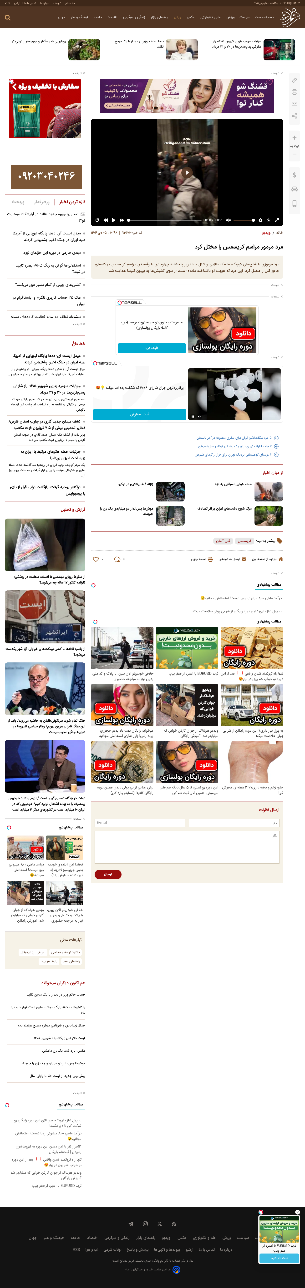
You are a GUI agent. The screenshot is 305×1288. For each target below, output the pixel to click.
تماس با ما (30, 3)
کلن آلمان (223, 541)
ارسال (108, 874)
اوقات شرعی (113, 1250)
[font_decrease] (294, 154)
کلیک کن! (152, 348)
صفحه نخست (264, 17)
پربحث (18, 202)
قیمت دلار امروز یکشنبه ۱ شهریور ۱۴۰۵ (59, 1038)
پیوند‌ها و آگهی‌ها (167, 1250)
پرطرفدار (42, 202)
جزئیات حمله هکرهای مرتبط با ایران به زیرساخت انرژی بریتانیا (53, 455)
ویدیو (177, 17)
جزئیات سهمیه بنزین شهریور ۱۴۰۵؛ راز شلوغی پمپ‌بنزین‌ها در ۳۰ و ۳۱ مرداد (236, 44)
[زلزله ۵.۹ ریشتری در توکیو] (170, 491)
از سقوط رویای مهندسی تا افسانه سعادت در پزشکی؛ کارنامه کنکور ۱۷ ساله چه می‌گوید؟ (49, 580)
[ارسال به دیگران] (294, 104)
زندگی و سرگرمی (134, 17)
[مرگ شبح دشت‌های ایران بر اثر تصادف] (268, 516)
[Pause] (193, 416)
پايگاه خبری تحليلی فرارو (143, 1261)
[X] (160, 1224)
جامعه (98, 17)
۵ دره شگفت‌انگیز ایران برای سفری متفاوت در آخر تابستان (234, 438)
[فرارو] (290, 17)
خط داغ (78, 344)
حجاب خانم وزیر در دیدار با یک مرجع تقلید (139, 44)
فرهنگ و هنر (80, 17)
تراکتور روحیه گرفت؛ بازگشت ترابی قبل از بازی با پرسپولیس (47, 490)
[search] (7, 18)
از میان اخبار (273, 473)
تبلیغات (57, 3)
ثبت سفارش (139, 414)
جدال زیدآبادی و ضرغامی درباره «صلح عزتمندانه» (51, 1026)
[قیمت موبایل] (294, 204)
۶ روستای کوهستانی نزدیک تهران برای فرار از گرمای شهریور (233, 454)
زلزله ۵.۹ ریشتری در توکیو (135, 484)
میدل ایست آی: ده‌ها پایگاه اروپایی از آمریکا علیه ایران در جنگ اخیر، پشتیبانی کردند (49, 236)
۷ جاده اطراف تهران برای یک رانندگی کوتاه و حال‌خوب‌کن (235, 446)
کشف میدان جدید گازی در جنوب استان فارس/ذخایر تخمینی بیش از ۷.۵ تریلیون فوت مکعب (47, 424)
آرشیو (17, 3)
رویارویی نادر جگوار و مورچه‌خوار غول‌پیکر (39, 41)
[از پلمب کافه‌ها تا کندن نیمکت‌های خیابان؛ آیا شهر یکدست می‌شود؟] (45, 616)
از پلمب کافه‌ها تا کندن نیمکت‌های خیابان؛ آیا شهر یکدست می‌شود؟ (45, 652)
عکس (191, 17)
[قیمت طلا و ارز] (294, 176)
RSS (7, 3)
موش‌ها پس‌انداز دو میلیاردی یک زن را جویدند (126, 511)
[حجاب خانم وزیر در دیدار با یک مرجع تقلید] (182, 49)
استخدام (70, 3)
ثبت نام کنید (279, 1258)
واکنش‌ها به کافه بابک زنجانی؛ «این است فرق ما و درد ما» (47, 1010)
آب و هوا (91, 1250)
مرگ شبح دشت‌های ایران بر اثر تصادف (225, 508)
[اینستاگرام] (145, 1224)
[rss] (174, 1224)
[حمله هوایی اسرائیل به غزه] (268, 491)
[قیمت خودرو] (294, 190)
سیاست (244, 17)
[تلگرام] (131, 1224)
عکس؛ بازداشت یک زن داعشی (63, 1051)
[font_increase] (294, 137)
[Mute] (199, 416)
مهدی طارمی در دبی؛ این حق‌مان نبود (52, 253)
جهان (62, 17)
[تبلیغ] (187, 96)
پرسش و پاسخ (138, 1250)
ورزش (231, 17)
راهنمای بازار (160, 17)
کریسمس (244, 541)
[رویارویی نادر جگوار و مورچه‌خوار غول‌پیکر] (84, 49)
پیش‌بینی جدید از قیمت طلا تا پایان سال (57, 1076)
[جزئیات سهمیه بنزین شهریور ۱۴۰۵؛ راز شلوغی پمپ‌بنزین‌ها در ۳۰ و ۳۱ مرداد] (279, 49)
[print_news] (294, 92)
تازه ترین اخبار (72, 202)
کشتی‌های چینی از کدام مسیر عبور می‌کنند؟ (48, 285)
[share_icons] (294, 116)
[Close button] (297, 1212)
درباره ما (44, 3)
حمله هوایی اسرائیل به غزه (233, 484)
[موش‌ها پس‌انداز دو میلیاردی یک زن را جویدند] (170, 516)
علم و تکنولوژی (211, 17)
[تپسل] (119, 302)
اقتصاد (113, 17)
